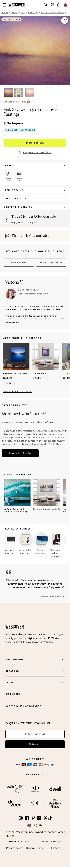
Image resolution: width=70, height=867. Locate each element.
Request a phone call (51, 262)
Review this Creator (20, 453)
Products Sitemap (20, 841)
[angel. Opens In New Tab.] (45, 818)
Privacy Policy (14, 847)
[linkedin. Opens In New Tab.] (39, 818)
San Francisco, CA (29, 290)
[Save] (64, 21)
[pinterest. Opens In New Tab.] (33, 818)
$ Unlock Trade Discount (21, 130)
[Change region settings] (65, 5)
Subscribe (35, 744)
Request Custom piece (37, 152)
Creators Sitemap (50, 841)
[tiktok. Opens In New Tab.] (50, 818)
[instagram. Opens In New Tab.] (21, 818)
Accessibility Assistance (23, 706)
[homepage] (17, 4)
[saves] (52, 5)
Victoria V (14, 282)
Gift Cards (13, 694)
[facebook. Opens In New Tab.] (27, 818)
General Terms (35, 847)
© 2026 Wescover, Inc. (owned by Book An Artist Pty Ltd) (35, 833)
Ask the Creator (18, 262)
